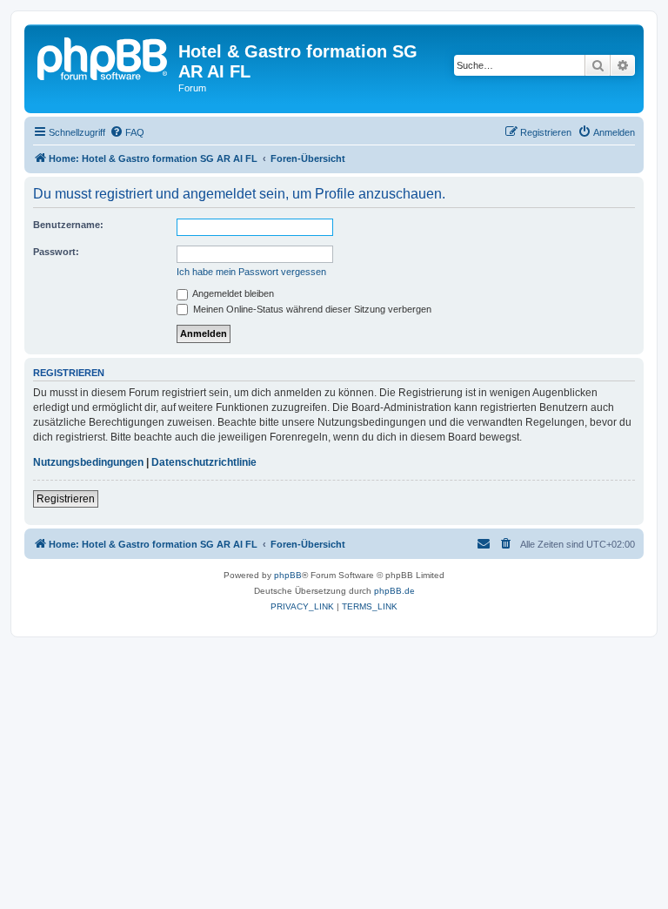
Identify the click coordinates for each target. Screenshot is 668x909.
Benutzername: (68, 224)
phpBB (288, 575)
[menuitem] (127, 132)
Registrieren (66, 499)
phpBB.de (394, 591)
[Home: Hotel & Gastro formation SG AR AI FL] (103, 56)
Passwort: (56, 251)
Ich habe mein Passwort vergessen (251, 271)
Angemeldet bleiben (232, 293)
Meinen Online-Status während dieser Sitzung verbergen (310, 309)
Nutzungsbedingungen (88, 462)
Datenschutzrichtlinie (204, 462)
